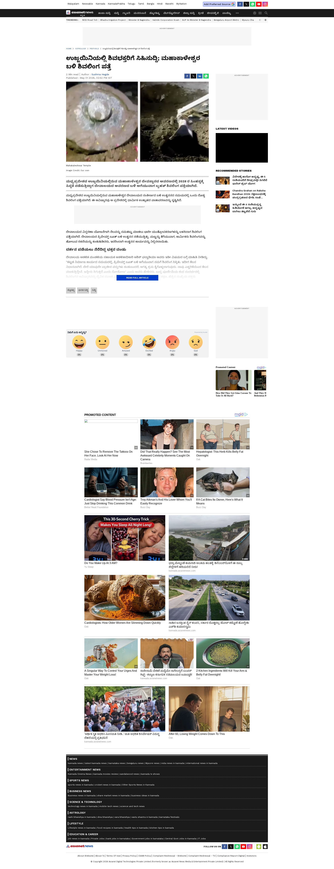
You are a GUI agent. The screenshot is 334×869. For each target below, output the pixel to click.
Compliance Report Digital (231, 856)
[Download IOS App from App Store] (265, 846)
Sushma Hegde (100, 74)
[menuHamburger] (260, 13)
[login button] (255, 13)
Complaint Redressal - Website (169, 856)
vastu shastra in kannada (144, 817)
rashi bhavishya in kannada (82, 817)
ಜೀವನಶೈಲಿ (213, 13)
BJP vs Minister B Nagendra (196, 20)
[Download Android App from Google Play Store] (259, 846)
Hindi (159, 3)
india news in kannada (172, 763)
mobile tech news (108, 806)
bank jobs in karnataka (118, 838)
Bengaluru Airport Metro (226, 20)
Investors (251, 856)
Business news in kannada (81, 795)
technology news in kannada (82, 806)
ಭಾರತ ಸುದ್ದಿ (83, 290)
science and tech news (132, 806)
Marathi (169, 3)
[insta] (265, 4)
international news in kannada (201, 763)
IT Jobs (202, 838)
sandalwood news (129, 774)
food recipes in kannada (110, 828)
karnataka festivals (169, 817)
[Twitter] (246, 4)
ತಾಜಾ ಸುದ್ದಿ (104, 13)
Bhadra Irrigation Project (113, 20)
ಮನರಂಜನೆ (140, 13)
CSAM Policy (144, 856)
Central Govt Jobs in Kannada (180, 838)
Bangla (150, 3)
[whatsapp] (252, 4)
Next (265, 20)
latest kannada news (96, 763)
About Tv (99, 856)
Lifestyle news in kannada (81, 828)
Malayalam (73, 3)
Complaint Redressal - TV (201, 856)
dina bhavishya (105, 817)
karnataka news (117, 763)
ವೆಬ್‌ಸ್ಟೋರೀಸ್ (171, 13)
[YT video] (259, 4)
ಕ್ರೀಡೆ (201, 13)
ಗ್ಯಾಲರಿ (126, 13)
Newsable (87, 3)
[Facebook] (240, 4)
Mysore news (152, 763)
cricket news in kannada (107, 785)
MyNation (181, 3)
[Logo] (81, 13)
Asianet (79, 846)
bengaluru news (135, 763)
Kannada (100, 3)
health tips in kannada (136, 828)
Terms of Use (113, 856)
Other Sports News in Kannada (138, 785)
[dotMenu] (237, 13)
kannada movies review (105, 774)
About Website (85, 856)
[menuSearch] (266, 13)
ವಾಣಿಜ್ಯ (226, 13)
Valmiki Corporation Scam (165, 20)
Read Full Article (137, 278)
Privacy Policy (129, 856)
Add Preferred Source (217, 4)
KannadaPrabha (116, 3)
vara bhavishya (122, 817)
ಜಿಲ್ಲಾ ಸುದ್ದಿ (189, 13)
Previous (260, 20)
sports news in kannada (80, 785)
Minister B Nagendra (139, 20)
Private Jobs (97, 838)
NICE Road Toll (89, 20)
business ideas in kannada (145, 795)
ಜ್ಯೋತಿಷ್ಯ (154, 13)
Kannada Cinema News (80, 774)
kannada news (75, 763)
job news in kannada (78, 838)
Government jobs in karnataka (147, 838)
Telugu (131, 3)
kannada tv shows (150, 774)
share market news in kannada (113, 795)
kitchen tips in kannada (162, 828)
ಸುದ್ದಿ (116, 13)
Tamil (141, 3)
